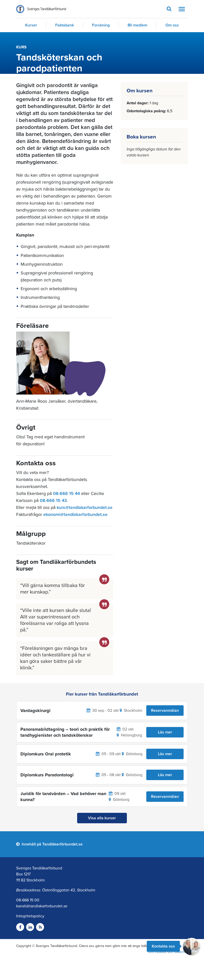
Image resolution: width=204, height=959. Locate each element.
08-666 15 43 (53, 500)
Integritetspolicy (30, 916)
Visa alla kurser (102, 818)
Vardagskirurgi (35, 710)
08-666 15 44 (66, 493)
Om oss (172, 25)
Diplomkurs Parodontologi (47, 775)
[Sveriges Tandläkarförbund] (41, 9)
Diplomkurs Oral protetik (45, 754)
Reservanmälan (165, 710)
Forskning (101, 25)
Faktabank (64, 25)
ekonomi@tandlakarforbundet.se (75, 514)
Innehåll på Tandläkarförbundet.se (52, 844)
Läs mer (165, 732)
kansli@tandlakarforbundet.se (41, 906)
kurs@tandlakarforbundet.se (84, 507)
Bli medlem (137, 25)
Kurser (31, 25)
